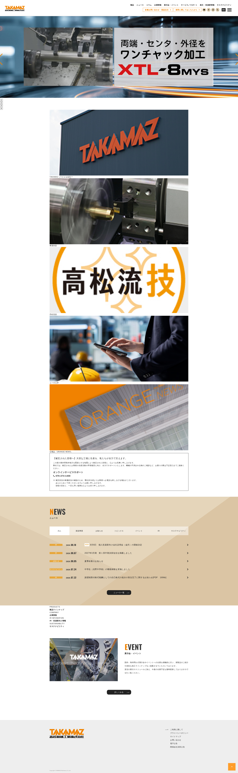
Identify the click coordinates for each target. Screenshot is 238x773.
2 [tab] (1, 103)
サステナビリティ (224, 5)
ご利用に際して (176, 729)
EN (223, 10)
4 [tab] (1, 108)
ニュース (140, 5)
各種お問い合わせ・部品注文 (157, 10)
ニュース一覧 (119, 593)
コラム (149, 5)
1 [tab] (1, 100)
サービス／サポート (189, 5)
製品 (132, 5)
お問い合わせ (175, 740)
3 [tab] (1, 105)
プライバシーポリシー (179, 733)
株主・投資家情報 (207, 5)
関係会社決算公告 (177, 747)
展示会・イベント (171, 5)
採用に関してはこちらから (186, 10)
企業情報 (158, 5)
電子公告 (174, 743)
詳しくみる (119, 692)
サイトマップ (175, 736)
